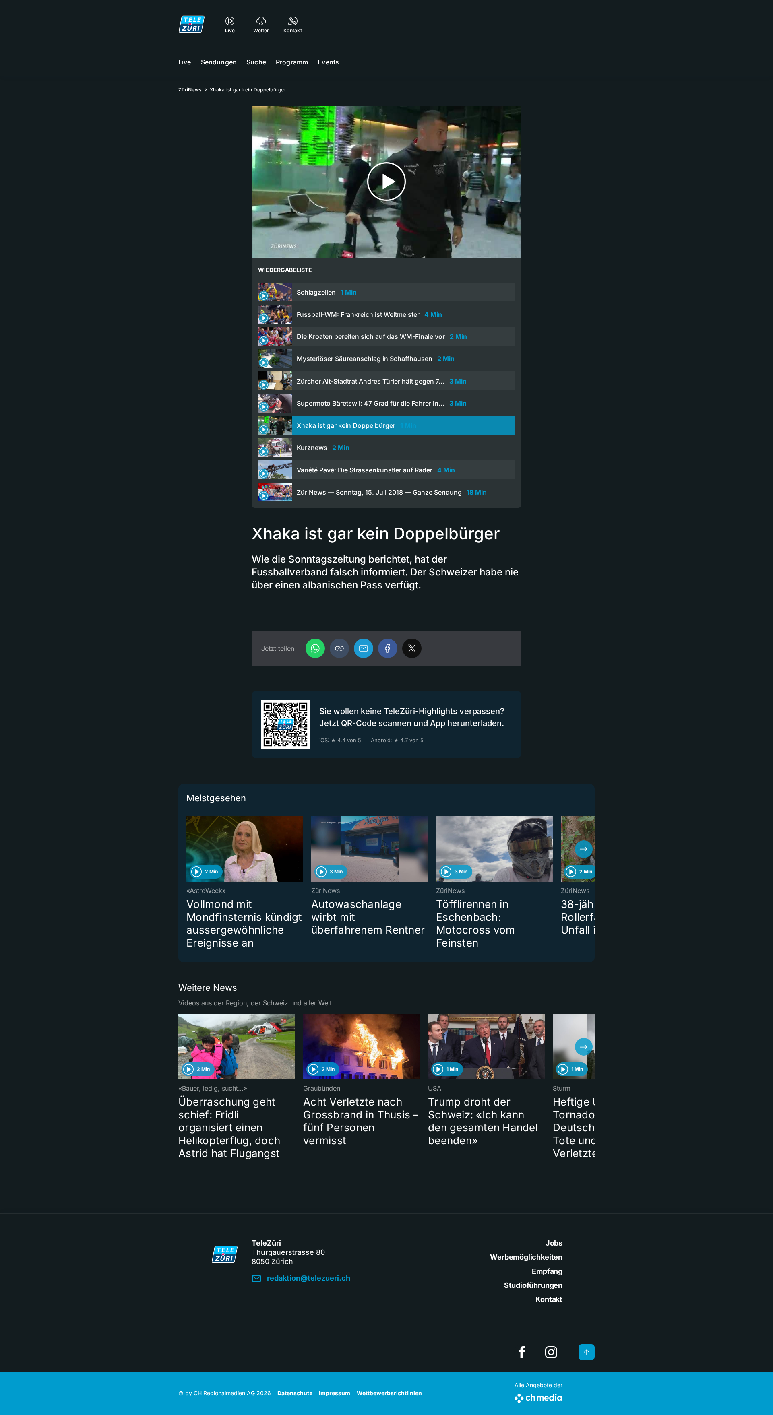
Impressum (334, 1393)
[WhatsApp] (315, 648)
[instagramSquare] (551, 1352)
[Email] (363, 648)
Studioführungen (533, 1285)
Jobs (554, 1243)
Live (184, 62)
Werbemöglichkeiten (526, 1257)
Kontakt (548, 1299)
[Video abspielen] (386, 182)
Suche (256, 62)
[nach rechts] (584, 849)
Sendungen (219, 62)
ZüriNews (190, 90)
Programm (292, 62)
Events (328, 62)
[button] (339, 648)
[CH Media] (538, 1397)
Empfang (547, 1271)
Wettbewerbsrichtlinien (389, 1393)
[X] (412, 648)
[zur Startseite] (192, 24)
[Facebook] (387, 648)
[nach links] (189, 849)
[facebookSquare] (522, 1352)
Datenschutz (294, 1393)
